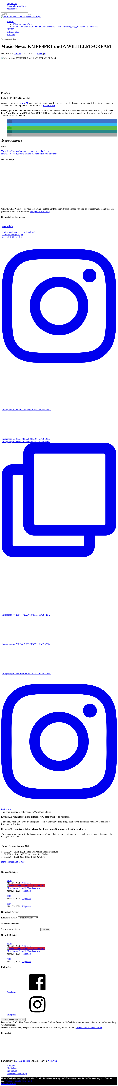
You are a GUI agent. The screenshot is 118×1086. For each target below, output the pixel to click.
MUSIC (10, 29)
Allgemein (26, 883)
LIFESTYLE (13, 32)
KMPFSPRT (49, 105)
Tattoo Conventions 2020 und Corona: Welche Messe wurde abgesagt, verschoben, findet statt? (56, 26)
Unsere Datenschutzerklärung (89, 1027)
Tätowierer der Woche (23, 24)
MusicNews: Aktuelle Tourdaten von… (25, 888)
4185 (9, 896)
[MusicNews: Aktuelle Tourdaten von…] (26, 885)
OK (5, 1081)
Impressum (12, 3)
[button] (9, 121)
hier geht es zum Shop (40, 211)
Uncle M (24, 103)
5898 (9, 904)
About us (11, 34)
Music (40, 53)
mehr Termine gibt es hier (12, 862)
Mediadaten (12, 8)
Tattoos (10, 21)
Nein (9, 1081)
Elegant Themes (22, 1061)
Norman (17, 53)
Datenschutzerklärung (17, 6)
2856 (9, 880)
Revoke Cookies (8, 1083)
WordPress (52, 1061)
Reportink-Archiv (9, 917)
